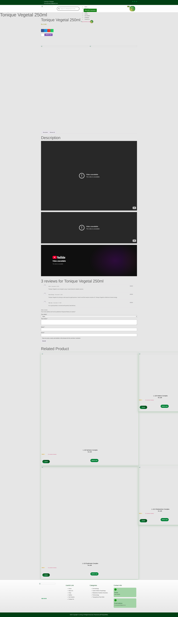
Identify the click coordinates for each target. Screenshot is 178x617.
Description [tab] (45, 132)
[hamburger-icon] (128, 6)
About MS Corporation (90, 10)
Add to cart (49, 34)
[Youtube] (136, 1)
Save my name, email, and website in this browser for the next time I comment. (61, 338)
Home (86, 6)
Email (43, 332)
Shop (86, 12)
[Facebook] (132, 1)
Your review (44, 318)
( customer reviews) (52, 454)
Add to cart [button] (94, 460)
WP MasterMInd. (104, 614)
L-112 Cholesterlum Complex (160, 509)
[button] (42, 30)
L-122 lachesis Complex (90, 450)
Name (43, 327)
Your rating (44, 314)
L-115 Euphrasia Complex (90, 563)
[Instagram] (134, 1)
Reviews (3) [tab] (52, 132)
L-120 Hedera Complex (160, 396)
